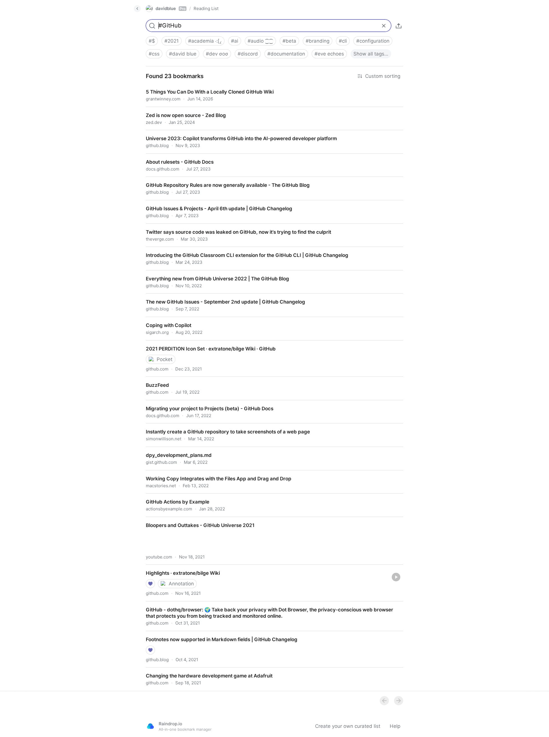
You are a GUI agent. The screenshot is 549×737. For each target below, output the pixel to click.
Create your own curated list (347, 726)
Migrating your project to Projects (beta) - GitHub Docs (204, 403)
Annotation (181, 584)
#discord (248, 54)
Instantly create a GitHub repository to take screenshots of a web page (222, 426)
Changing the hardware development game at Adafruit (203, 670)
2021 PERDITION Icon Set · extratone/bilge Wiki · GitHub (205, 343)
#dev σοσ (217, 54)
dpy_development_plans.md (173, 450)
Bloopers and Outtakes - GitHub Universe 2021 (195, 520)
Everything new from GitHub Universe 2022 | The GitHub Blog (212, 273)
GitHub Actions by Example (172, 497)
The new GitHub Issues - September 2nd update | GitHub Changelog (221, 297)
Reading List (206, 8)
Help (395, 726)
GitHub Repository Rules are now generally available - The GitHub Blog (223, 180)
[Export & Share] (398, 25)
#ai (234, 41)
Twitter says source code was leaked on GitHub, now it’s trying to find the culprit (233, 227)
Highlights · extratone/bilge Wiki (177, 568)
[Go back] (137, 8)
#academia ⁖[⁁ (205, 41)
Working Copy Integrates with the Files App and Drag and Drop (213, 473)
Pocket (164, 359)
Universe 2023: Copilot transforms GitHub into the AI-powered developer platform (235, 133)
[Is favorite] (150, 583)
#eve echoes (329, 54)
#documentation (286, 54)
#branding (317, 41)
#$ (152, 41)
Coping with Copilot (163, 320)
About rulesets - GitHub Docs (175, 157)
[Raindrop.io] (150, 726)
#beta (289, 41)
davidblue (171, 8)
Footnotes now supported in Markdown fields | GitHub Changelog (216, 634)
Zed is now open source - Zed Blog (181, 110)
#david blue (182, 54)
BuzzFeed (152, 380)
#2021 (171, 41)
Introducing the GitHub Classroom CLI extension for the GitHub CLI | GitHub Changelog (241, 250)
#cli (343, 41)
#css (154, 54)
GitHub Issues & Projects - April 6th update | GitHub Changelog (214, 203)
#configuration (372, 41)
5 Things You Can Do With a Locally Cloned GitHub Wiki (205, 87)
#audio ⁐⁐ (260, 41)
